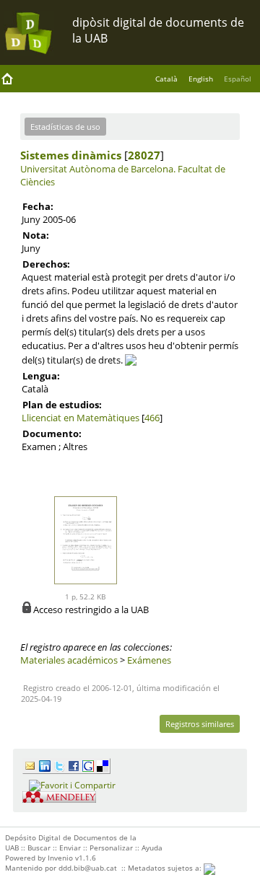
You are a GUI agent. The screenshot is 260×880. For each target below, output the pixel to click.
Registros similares (199, 723)
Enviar (70, 847)
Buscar (39, 847)
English (200, 79)
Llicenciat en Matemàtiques (80, 417)
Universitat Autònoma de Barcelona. (98, 168)
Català (166, 79)
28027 (144, 155)
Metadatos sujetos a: (166, 868)
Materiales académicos (69, 660)
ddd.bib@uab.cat (87, 868)
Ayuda (152, 847)
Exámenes (149, 660)
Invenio (60, 858)
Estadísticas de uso (65, 126)
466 (152, 417)
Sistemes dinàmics (70, 155)
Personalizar (111, 847)
